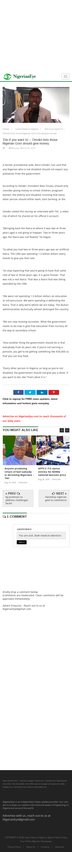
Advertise (59, 847)
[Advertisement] (36, 36)
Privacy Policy (14, 847)
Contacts (45, 847)
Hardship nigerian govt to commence (56, 498)
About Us (30, 847)
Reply (21, 542)
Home (6, 129)
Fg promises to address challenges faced (16, 500)
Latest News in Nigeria (27, 129)
